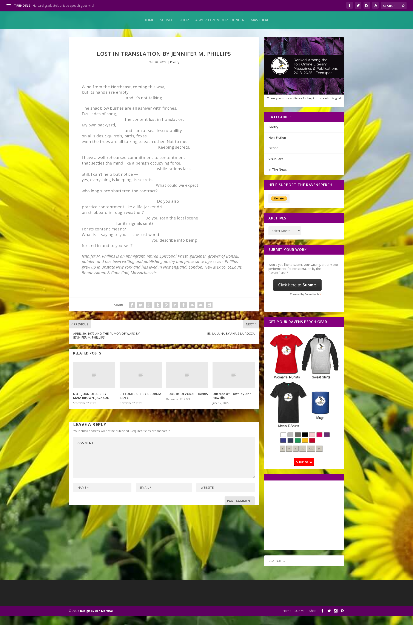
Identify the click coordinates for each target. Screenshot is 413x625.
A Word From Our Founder (219, 20)
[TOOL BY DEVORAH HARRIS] (187, 375)
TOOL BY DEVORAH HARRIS (187, 394)
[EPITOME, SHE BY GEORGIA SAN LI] (141, 375)
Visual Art (275, 159)
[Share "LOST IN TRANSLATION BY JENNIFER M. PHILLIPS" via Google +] (149, 305)
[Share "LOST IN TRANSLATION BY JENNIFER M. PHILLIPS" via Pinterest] (166, 305)
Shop (184, 20)
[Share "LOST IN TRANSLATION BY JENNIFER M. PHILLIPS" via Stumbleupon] (192, 305)
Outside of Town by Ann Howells (232, 396)
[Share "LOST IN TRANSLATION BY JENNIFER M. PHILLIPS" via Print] (209, 305)
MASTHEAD (260, 20)
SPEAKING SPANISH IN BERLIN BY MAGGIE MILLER (69, 5)
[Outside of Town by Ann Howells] (234, 375)
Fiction (273, 148)
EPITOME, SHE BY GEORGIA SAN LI (140, 396)
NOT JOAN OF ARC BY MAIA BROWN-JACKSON (91, 396)
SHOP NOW (304, 462)
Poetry (174, 62)
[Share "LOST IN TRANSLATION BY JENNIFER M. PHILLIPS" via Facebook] (132, 305)
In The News (277, 169)
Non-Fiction (277, 137)
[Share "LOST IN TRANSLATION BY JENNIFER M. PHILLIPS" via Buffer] (183, 305)
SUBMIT (166, 20)
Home (149, 20)
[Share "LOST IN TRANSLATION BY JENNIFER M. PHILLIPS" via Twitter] (140, 305)
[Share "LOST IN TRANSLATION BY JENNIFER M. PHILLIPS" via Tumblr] (157, 305)
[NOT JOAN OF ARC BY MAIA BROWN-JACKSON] (94, 375)
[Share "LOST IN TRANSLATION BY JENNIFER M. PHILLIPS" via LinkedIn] (175, 305)
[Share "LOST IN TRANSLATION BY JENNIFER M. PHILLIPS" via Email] (200, 305)
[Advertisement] (304, 515)
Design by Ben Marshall (97, 611)
